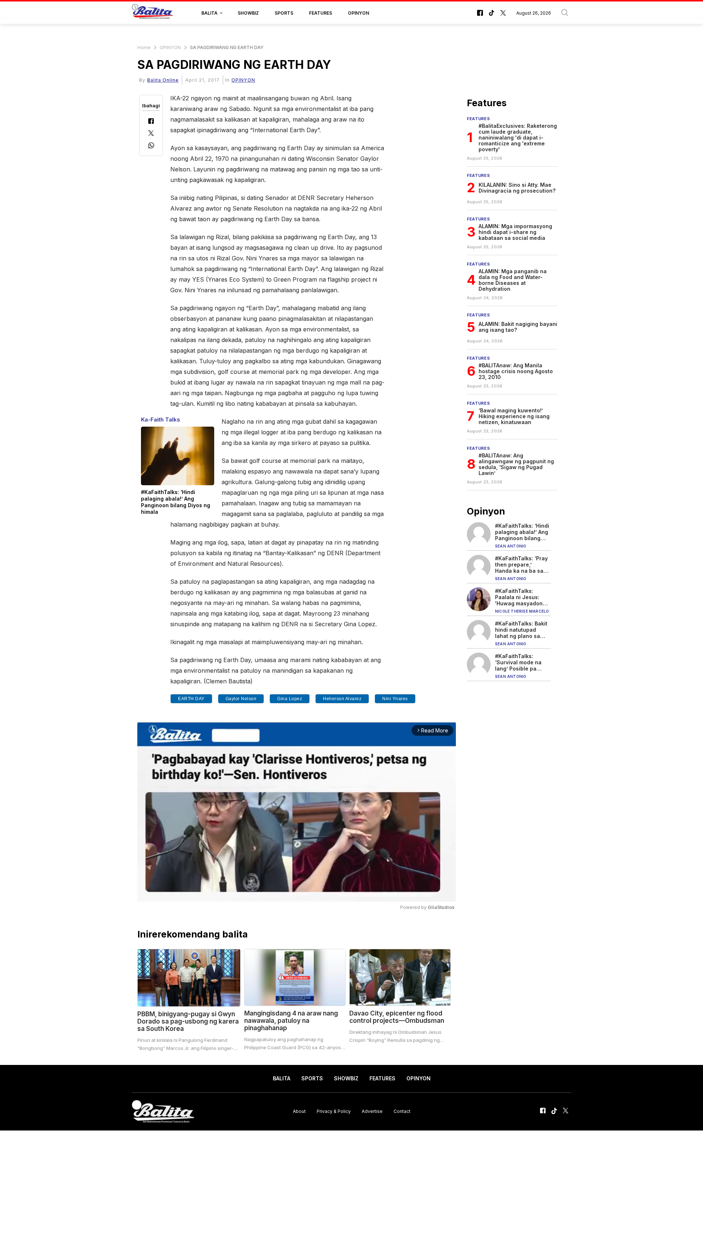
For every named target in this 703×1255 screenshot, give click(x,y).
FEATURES (320, 13)
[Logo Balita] (152, 13)
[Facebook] (151, 122)
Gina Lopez (289, 698)
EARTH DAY (191, 698)
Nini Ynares (395, 698)
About (299, 1111)
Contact (402, 1111)
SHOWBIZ (248, 13)
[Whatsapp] (151, 146)
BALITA (209, 13)
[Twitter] (151, 134)
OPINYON (358, 13)
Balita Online (163, 80)
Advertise (372, 1111)
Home (143, 47)
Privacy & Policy (334, 1111)
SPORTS (284, 13)
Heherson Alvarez (342, 698)
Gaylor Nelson (241, 698)
